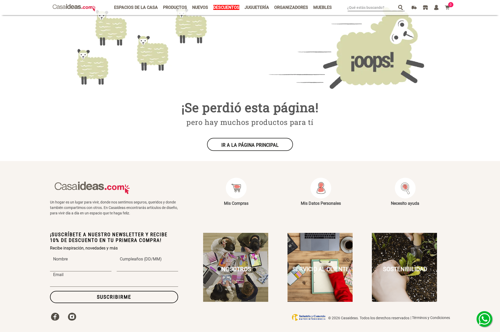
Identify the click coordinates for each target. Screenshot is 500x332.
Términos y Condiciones (431, 318)
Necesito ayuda (405, 203)
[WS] (484, 319)
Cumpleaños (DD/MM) (141, 259)
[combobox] (376, 7)
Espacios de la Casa (136, 7)
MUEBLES (322, 7)
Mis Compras (236, 203)
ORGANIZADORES (291, 7)
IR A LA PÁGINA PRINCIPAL (250, 145)
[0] (447, 7)
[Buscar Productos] (401, 7)
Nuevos (200, 7)
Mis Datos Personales (321, 203)
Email (58, 274)
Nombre (60, 259)
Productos (175, 7)
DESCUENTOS (226, 7)
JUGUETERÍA (257, 7)
